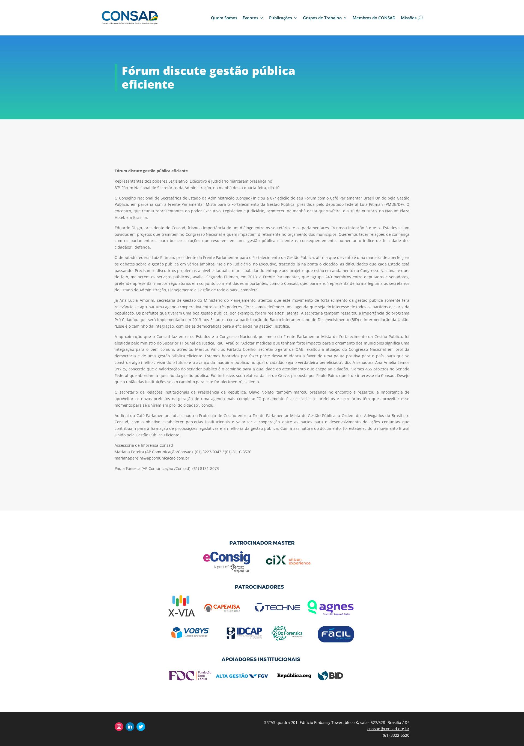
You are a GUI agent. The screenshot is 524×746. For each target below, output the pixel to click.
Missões (408, 17)
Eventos (250, 17)
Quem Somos (224, 17)
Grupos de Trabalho (322, 17)
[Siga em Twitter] (140, 726)
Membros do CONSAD (374, 17)
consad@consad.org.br (388, 728)
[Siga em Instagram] (119, 726)
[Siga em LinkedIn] (130, 726)
